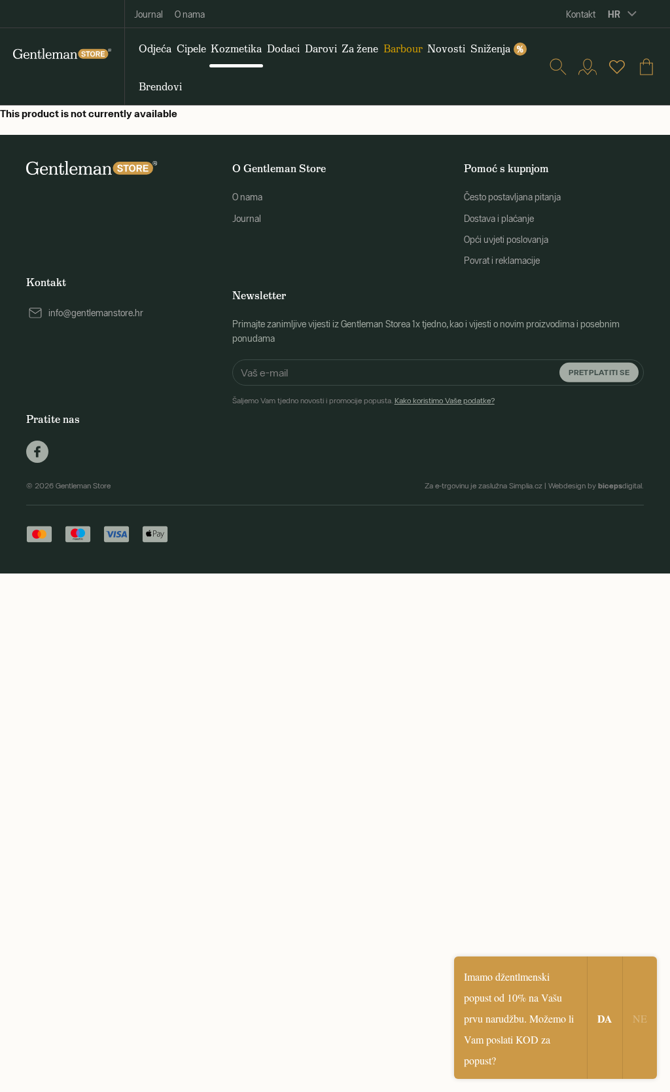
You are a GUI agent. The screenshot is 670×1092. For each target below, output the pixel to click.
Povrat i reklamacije (502, 260)
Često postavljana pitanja (512, 197)
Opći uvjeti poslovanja (506, 239)
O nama (190, 14)
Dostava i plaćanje (499, 218)
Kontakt (580, 14)
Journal (148, 14)
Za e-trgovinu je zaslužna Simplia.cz (483, 485)
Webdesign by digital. (596, 485)
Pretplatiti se (599, 371)
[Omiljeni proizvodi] (617, 66)
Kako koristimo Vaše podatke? (445, 400)
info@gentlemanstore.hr (95, 313)
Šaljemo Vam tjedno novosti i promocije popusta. (363, 400)
